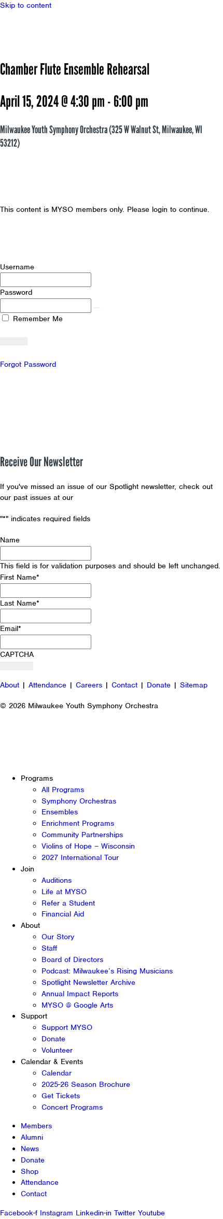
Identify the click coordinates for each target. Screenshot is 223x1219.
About (9, 685)
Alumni (32, 1137)
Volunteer (57, 1050)
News (30, 1148)
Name (10, 539)
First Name (19, 577)
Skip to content (25, 5)
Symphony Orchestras (78, 801)
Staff (49, 948)
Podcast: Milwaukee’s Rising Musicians (107, 971)
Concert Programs (72, 1107)
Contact (124, 685)
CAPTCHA (17, 654)
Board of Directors (72, 959)
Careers (89, 685)
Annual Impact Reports (79, 993)
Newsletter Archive (109, 497)
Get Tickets (60, 1095)
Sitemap (193, 685)
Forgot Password (28, 364)
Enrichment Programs (77, 823)
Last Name (19, 603)
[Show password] (97, 307)
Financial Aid (62, 914)
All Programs (62, 789)
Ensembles (59, 811)
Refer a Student (68, 903)
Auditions (56, 880)
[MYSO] (55, 29)
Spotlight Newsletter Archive (88, 982)
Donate (159, 685)
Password (16, 292)
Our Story (57, 936)
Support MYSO (66, 1027)
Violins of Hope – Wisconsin (88, 846)
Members (36, 1125)
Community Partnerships (82, 834)
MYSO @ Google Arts (77, 1005)
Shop (29, 1171)
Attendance (47, 685)
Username (17, 266)
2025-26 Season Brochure (85, 1084)
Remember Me (36, 318)
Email (10, 628)
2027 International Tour (80, 857)
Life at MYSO (64, 891)
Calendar (56, 1073)
